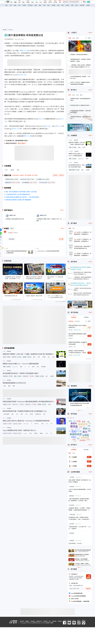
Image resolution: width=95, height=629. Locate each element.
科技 (19, 5)
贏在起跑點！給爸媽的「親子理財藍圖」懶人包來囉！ (25, 175)
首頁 (11, 2)
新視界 (67, 5)
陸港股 (28, 2)
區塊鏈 (53, 5)
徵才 (50, 621)
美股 (23, 2)
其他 (75, 346)
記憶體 (75, 457)
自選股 (88, 5)
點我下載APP (22, 143)
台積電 (75, 461)
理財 (62, 5)
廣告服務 (33, 621)
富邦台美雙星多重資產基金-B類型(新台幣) (77, 335)
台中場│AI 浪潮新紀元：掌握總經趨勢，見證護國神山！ (82, 233)
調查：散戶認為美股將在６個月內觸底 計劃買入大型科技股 (21, 192)
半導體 (75, 466)
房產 (58, 5)
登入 (86, 2)
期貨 (48, 5)
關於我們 (22, 621)
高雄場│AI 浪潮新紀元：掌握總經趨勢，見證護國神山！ (82, 254)
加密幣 (45, 2)
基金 (32, 2)
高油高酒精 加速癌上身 (10, 296)
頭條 (6, 5)
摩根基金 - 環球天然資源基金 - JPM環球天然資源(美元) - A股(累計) (77, 352)
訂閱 (60, 2)
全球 (40, 2)
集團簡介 (27, 621)
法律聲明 (59, 621)
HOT (75, 232)
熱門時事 (30, 5)
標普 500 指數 (25, 50)
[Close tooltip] (12, 253)
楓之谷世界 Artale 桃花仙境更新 (55, 277)
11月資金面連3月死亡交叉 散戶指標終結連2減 (17, 194)
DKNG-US (15, 128)
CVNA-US (22, 75)
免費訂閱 (88, 588)
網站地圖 (54, 621)
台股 (19, 2)
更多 (89, 38)
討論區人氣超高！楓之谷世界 (34, 296)
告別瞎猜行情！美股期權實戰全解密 (17, 140)
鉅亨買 (50, 2)
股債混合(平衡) (77, 330)
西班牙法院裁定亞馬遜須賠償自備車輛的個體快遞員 (16, 252)
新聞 (15, 2)
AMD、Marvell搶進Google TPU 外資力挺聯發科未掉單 (55, 296)
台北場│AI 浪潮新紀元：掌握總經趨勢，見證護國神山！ (82, 240)
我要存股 (61, 175)
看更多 (61, 210)
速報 (36, 5)
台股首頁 (55, 175)
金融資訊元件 (39, 621)
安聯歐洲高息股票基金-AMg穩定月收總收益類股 (78, 343)
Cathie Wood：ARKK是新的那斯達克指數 (48, 251)
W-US (42, 119)
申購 (89, 336)
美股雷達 (10, 29)
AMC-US (58, 126)
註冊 (89, 2)
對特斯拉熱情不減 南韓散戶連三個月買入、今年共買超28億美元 (22, 197)
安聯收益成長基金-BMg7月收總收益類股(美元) (77, 326)
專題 (72, 5)
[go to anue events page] (81, 2)
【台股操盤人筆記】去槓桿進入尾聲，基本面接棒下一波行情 (12, 277)
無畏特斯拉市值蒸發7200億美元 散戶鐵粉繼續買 (18, 200)
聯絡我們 (45, 621)
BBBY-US (46, 126)
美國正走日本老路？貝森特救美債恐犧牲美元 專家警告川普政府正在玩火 (34, 277)
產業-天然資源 (77, 355)
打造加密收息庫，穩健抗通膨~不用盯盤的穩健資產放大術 (82, 247)
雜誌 (76, 5)
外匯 (36, 2)
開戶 (89, 327)
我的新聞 (82, 5)
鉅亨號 (55, 2)
